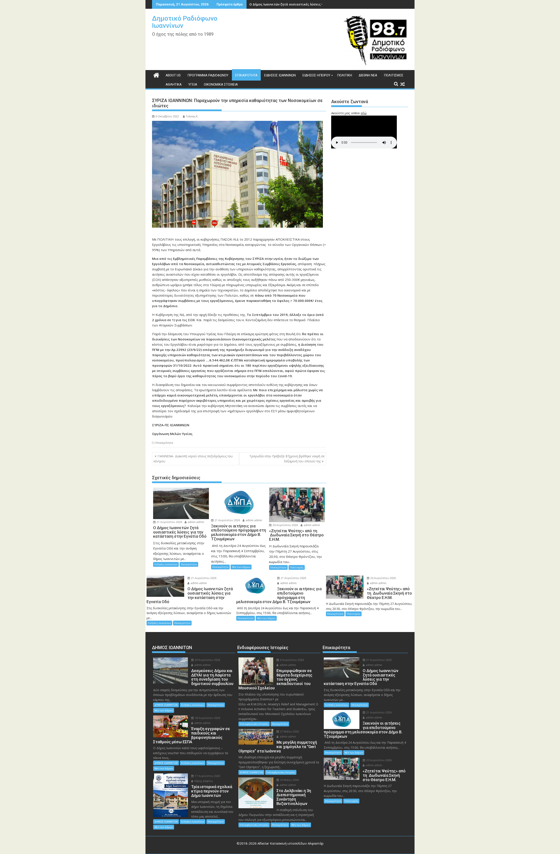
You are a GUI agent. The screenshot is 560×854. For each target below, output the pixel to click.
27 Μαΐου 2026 (289, 731)
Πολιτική (344, 75)
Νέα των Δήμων (241, 567)
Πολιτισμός (393, 75)
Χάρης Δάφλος (203, 781)
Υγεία (192, 84)
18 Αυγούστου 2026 (207, 718)
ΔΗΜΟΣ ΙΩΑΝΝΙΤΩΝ (166, 704)
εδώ (364, 113)
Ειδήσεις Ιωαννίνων (280, 75)
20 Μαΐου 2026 (289, 780)
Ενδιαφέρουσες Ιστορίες (254, 723)
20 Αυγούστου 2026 (285, 525)
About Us (173, 75)
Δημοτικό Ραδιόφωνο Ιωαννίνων (184, 21)
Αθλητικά (174, 84)
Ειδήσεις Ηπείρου (316, 75)
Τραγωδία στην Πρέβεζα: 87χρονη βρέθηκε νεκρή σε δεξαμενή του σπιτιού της (287, 458)
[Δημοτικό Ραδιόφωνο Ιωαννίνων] (156, 74)
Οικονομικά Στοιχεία (221, 84)
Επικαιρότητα (246, 75)
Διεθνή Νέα (368, 75)
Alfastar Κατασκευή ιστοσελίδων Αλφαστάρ (290, 843)
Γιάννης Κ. (192, 116)
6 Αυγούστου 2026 (291, 660)
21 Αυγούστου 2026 (169, 522)
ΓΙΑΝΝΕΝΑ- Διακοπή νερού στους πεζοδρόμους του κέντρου (193, 458)
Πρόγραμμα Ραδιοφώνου (207, 75)
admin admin (195, 522)
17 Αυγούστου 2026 (207, 776)
